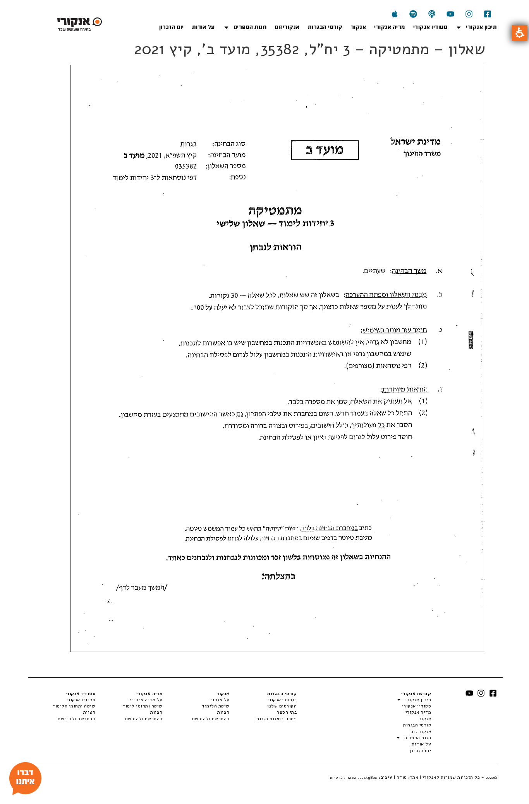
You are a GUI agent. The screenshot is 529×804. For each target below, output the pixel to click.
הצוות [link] (223, 712)
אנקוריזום (287, 27)
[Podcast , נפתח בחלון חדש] (432, 14)
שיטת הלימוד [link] (216, 706)
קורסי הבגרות (325, 27)
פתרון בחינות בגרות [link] (276, 718)
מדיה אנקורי (389, 27)
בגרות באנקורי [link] (282, 699)
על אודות (203, 27)
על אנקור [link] (220, 699)
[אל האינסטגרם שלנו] (469, 14)
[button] (519, 33)
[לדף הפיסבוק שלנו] (487, 14)
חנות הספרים (250, 27)
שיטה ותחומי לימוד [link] (142, 706)
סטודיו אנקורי (430, 27)
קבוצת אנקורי (416, 693)
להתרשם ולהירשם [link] (211, 718)
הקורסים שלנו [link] (282, 706)
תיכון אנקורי (481, 27)
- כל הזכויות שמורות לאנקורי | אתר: (452, 777)
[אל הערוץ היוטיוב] (450, 14)
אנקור (358, 27)
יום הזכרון (171, 27)
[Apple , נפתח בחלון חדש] (394, 14)
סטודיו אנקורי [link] (80, 699)
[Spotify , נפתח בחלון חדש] (413, 14)
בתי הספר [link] (287, 712)
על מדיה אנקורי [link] (146, 699)
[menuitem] (263, 699)
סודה (402, 777)
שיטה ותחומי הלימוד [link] (73, 706)
